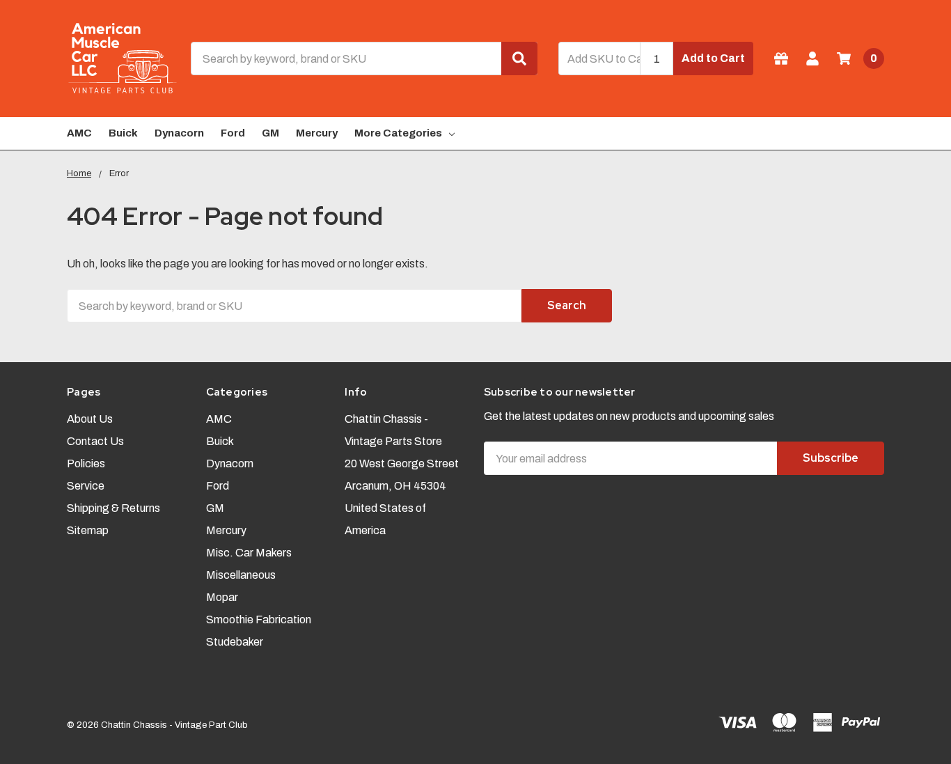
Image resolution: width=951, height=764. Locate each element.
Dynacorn (179, 133)
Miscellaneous (241, 575)
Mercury (317, 133)
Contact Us (95, 441)
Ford (233, 133)
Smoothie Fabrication (258, 619)
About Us (90, 419)
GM (270, 133)
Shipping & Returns (113, 508)
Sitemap (88, 530)
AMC (79, 133)
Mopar (222, 597)
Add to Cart (713, 58)
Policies (86, 463)
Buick (123, 133)
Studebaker (234, 642)
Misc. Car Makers (249, 553)
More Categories (398, 133)
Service (85, 486)
